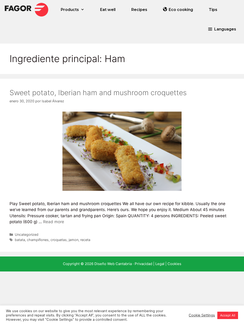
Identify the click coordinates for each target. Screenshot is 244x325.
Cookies (174, 263)
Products (70, 9)
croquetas (59, 240)
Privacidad (143, 263)
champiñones (38, 240)
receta (85, 240)
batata (20, 240)
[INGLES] (26, 9)
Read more (53, 221)
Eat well (108, 9)
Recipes (139, 9)
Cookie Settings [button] (202, 315)
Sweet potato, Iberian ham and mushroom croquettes (98, 92)
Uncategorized (26, 234)
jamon (73, 240)
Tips (213, 9)
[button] (222, 29)
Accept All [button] (227, 315)
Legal (159, 263)
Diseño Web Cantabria (113, 263)
